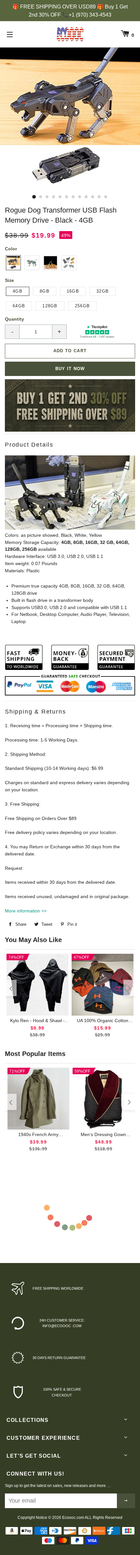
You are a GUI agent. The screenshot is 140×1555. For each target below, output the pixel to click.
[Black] (13, 262)
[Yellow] (50, 262)
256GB (82, 305)
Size (9, 280)
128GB (50, 305)
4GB (17, 291)
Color (11, 248)
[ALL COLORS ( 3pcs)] (69, 262)
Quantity (14, 319)
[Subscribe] (126, 1500)
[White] (31, 262)
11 (99, 197)
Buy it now (70, 368)
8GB (44, 291)
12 (106, 197)
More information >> (26, 910)
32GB (102, 291)
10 (93, 197)
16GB (73, 291)
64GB (19, 305)
